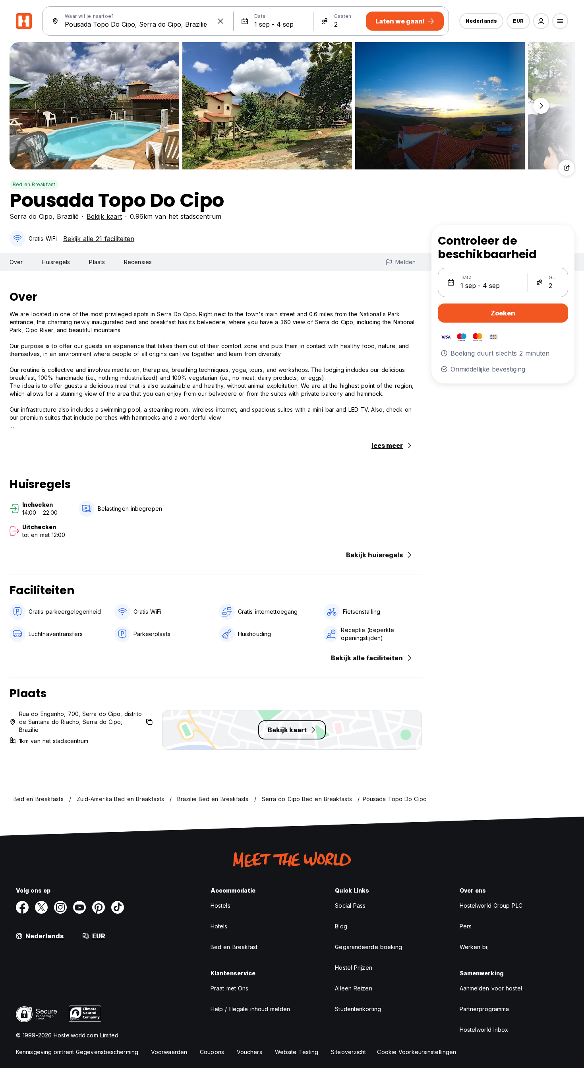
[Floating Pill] (541, 106)
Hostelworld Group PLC (491, 905)
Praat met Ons (229, 988)
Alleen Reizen (353, 988)
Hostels (220, 905)
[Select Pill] (541, 21)
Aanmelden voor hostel (491, 988)
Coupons (212, 1052)
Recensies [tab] (138, 262)
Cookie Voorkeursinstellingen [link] (416, 1052)
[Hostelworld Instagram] (60, 907)
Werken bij (474, 946)
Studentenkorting (358, 1009)
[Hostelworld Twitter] (41, 907)
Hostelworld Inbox (484, 1029)
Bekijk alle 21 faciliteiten (98, 239)
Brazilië (68, 216)
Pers (466, 926)
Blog (341, 926)
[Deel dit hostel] (566, 168)
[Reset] (220, 21)
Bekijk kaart (104, 216)
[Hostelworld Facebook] (22, 907)
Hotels (219, 926)
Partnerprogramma (484, 1009)
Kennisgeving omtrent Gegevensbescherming (77, 1052)
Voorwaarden (169, 1052)
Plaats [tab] (97, 262)
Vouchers (249, 1052)
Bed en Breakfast (34, 184)
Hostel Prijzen (353, 967)
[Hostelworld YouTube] (79, 907)
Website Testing (297, 1052)
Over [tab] (16, 262)
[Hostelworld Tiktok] (117, 907)
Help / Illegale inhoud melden (250, 1009)
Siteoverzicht (348, 1052)
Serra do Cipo (31, 216)
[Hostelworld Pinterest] (98, 907)
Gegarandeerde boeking (368, 946)
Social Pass (350, 905)
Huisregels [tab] (56, 262)
